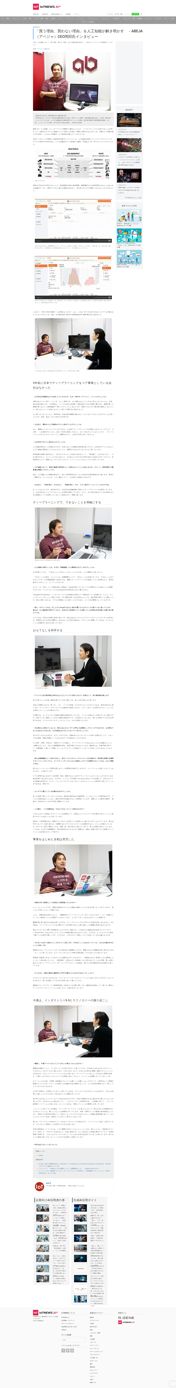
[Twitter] (67, 1350)
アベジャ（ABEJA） (44, 49)
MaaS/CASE (93, 1326)
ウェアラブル (157, 18)
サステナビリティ (105, 18)
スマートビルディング (92, 18)
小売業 (24, 18)
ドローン (166, 18)
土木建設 (53, 18)
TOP (34, 42)
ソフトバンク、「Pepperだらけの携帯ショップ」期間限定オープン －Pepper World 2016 (68, 1168)
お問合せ (64, 1330)
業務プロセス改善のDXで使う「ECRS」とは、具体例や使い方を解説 (129, 245)
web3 (172, 18)
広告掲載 (110, 14)
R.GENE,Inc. (40, 1320)
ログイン (127, 14)
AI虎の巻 (45, 14)
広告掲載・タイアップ (67, 1320)
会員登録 (135, 14)
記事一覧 (36, 14)
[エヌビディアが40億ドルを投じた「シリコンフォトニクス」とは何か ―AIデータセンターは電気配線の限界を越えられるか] (129, 145)
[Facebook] (63, 1350)
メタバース (60, 18)
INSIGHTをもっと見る (134, 197)
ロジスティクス (16, 18)
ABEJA (41, 1155)
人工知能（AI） (116, 18)
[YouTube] (72, 1350)
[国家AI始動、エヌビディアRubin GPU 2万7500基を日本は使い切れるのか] (129, 176)
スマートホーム (81, 18)
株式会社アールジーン (48, 1316)
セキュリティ (148, 18)
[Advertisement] (109, 7)
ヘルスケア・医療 (38, 18)
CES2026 (91, 21)
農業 (47, 18)
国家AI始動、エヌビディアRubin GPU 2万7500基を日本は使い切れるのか (129, 190)
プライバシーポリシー (67, 1323)
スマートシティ (70, 18)
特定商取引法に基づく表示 (69, 1326)
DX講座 (68, 14)
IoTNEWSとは (65, 1317)
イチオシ (84, 21)
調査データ (93, 1382)
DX (2, 18)
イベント (77, 14)
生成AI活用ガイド (57, 14)
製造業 (7, 18)
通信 (134, 18)
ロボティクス (126, 18)
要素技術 (140, 18)
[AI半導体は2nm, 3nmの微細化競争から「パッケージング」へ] (129, 120)
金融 (30, 18)
